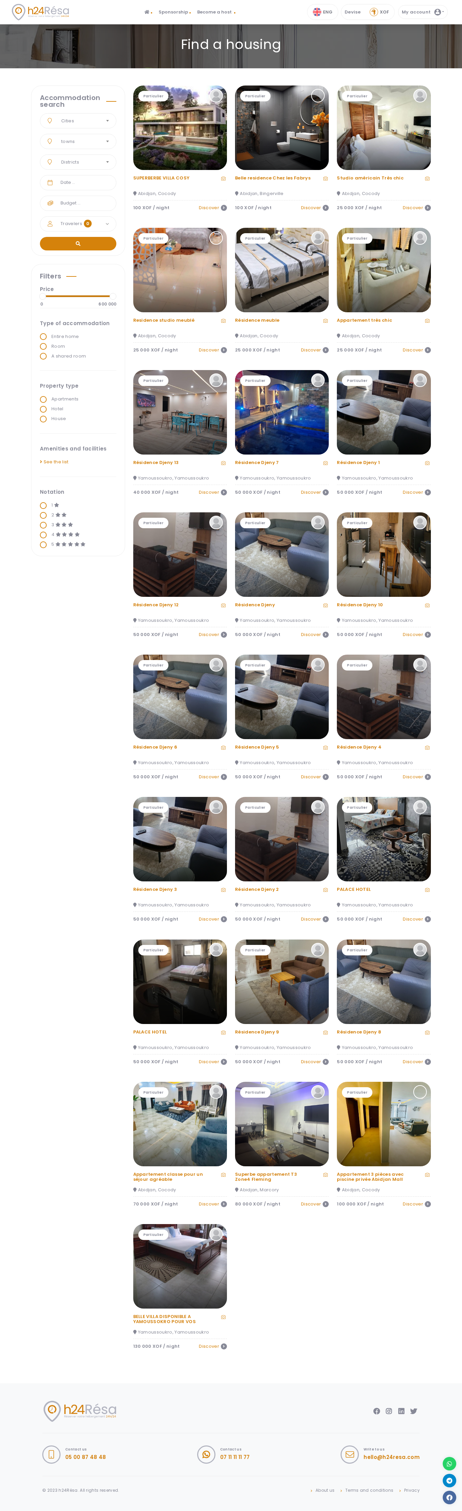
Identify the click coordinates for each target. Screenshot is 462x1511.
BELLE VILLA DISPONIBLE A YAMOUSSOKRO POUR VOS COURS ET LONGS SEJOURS (165, 1321)
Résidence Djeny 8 (359, 1032)
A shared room (68, 356)
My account (417, 12)
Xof (384, 12)
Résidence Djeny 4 (359, 747)
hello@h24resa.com (392, 1457)
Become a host (215, 12)
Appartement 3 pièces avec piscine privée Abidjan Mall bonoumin (370, 1179)
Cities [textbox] (67, 121)
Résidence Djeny (255, 605)
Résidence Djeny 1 (358, 462)
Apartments (64, 399)
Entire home (65, 337)
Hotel (57, 409)
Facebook (377, 1411)
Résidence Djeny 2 (257, 889)
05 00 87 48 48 (85, 1457)
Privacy (412, 1490)
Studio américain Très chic (370, 178)
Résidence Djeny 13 (156, 462)
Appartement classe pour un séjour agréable (168, 1177)
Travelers (75, 223)
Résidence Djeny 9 (257, 1032)
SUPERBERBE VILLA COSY (161, 178)
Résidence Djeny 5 (257, 747)
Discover (209, 207)
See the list (55, 462)
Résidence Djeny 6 (155, 747)
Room (58, 346)
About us (325, 1490)
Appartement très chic (364, 320)
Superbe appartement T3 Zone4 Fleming (266, 1177)
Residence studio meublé (163, 320)
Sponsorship (173, 12)
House (58, 419)
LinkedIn (401, 1411)
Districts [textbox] (70, 162)
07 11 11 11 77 (235, 1457)
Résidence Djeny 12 (156, 605)
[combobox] (78, 120)
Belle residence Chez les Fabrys (272, 178)
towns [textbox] (68, 141)
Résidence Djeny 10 (360, 605)
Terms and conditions (369, 1490)
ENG (327, 12)
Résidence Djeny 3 (155, 889)
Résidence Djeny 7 (257, 462)
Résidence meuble (257, 320)
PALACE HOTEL (354, 889)
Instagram (389, 1411)
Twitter (414, 1411)
